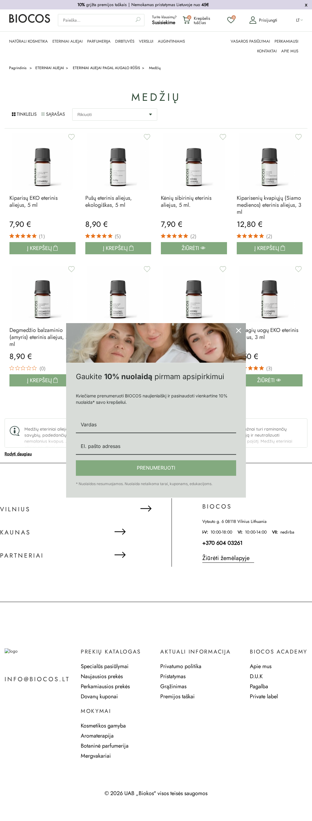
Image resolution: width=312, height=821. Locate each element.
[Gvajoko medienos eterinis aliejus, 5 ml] (118, 294)
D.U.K (256, 676)
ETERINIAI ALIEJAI (67, 41)
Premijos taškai (177, 696)
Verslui (146, 41)
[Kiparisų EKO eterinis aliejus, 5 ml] (42, 161)
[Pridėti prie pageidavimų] (71, 137)
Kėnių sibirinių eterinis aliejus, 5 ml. (186, 202)
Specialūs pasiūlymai (105, 666)
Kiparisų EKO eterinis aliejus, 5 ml (33, 202)
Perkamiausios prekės (105, 686)
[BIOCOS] (29, 21)
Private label (264, 696)
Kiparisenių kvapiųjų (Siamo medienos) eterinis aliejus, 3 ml (269, 205)
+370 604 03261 (222, 543)
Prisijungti (268, 20)
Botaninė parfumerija (105, 746)
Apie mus (260, 666)
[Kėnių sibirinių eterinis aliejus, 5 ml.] (194, 161)
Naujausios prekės (102, 676)
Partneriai (22, 556)
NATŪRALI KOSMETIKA (28, 41)
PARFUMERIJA (99, 41)
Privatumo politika (180, 666)
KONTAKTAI (267, 51)
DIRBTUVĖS (124, 41)
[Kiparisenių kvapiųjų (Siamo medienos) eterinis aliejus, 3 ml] (270, 161)
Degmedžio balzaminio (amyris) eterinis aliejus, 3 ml (39, 337)
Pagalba (259, 686)
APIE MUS (289, 51)
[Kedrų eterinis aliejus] (194, 294)
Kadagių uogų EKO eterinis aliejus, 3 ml (267, 334)
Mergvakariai (96, 756)
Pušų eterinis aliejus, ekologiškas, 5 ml (108, 202)
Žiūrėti (191, 248)
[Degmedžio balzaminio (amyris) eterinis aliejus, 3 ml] (42, 294)
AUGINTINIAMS (171, 41)
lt (298, 20)
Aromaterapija (97, 736)
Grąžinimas (173, 686)
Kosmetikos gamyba (103, 726)
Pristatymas (173, 676)
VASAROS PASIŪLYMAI (250, 41)
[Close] (238, 330)
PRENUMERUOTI (156, 468)
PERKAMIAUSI (286, 41)
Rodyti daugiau (18, 454)
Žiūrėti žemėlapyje (226, 558)
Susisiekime (163, 22)
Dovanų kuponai (99, 696)
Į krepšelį (40, 248)
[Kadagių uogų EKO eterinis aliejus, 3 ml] (270, 294)
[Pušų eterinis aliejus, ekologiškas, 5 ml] (118, 161)
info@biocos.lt (37, 679)
